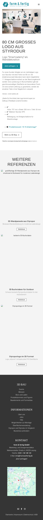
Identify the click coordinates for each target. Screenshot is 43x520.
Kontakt (21, 440)
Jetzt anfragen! (21, 459)
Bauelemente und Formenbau (21, 400)
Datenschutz (28, 515)
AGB (35, 515)
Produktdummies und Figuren (21, 397)
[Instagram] (24, 508)
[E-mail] (18, 508)
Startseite (9, 515)
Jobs (21, 417)
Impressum (18, 515)
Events (21, 389)
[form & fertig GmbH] (16, 4)
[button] (4, 21)
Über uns (21, 414)
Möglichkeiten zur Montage (22, 423)
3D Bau (21, 384)
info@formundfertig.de (24, 456)
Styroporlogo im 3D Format (21, 356)
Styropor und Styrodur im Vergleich (21, 428)
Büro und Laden (21, 395)
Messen (21, 392)
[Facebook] (21, 508)
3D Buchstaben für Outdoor (21, 289)
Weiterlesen (21, 229)
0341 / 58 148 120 (24, 453)
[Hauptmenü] (39, 4)
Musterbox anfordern (21, 431)
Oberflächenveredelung (21, 425)
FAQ (21, 420)
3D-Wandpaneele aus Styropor (21, 221)
